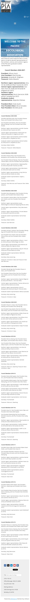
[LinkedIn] (11, 565)
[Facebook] (5, 565)
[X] (8, 565)
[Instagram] (17, 565)
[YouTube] (14, 565)
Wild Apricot (14, 599)
